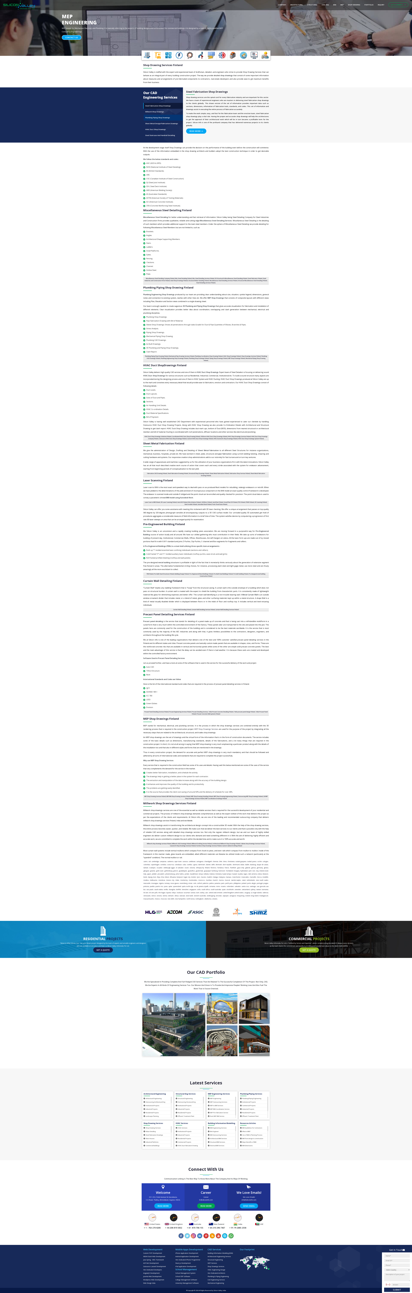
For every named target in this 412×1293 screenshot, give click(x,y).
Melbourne (153, 880)
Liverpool (180, 877)
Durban (145, 868)
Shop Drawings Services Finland (251, 356)
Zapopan (226, 896)
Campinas (163, 861)
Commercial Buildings (153, 1146)
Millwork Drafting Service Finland (202, 844)
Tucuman (187, 893)
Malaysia (222, 877)
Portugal (260, 883)
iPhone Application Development (186, 1253)
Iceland (247, 896)
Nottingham (199, 899)
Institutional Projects (152, 1106)
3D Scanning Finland (261, 502)
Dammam (201, 865)
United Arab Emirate (215, 893)
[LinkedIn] (200, 1236)
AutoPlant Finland (218, 502)
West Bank (189, 896)
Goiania (152, 871)
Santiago (253, 886)
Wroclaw (219, 896)
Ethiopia (199, 868)
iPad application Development (185, 1266)
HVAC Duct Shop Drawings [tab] (155, 129)
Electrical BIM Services (217, 1146)
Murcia (221, 880)
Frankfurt (233, 868)
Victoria (159, 896)
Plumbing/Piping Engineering (251, 1098)
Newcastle (146, 883)
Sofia (199, 889)
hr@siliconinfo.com (206, 1200)
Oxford (199, 883)
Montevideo (193, 880)
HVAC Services (182, 1128)
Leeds (145, 877)
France (227, 868)
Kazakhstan (194, 874)
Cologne (265, 861)
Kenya (201, 874)
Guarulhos (191, 871)
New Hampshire (180, 899)
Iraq (257, 871)
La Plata (240, 874)
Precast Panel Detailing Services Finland (169, 614)
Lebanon (265, 874)
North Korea (190, 899)
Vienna (165, 896)
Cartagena (199, 861)
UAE (206, 893)
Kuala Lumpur (227, 874)
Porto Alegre (251, 883)
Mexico (157, 899)
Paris (222, 883)
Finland (207, 868)
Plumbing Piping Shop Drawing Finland (168, 287)
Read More (195, 131)
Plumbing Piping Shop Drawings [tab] (157, 117)
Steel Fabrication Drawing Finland (178, 473)
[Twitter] (187, 1236)
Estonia (192, 868)
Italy (144, 874)
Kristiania (219, 874)
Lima (162, 877)
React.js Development (183, 1263)
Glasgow (146, 871)
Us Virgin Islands (256, 893)
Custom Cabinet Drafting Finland (232, 846)
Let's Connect (397, 5)
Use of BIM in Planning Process (252, 1135)
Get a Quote (103, 950)
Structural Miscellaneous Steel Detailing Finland (252, 281)
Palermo (205, 883)
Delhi (213, 865)
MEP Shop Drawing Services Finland (155, 796)
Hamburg (214, 871)
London (193, 877)
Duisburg (253, 865)
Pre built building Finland (240, 574)
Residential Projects (152, 1113)
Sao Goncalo (261, 886)
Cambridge (155, 861)
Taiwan (258, 889)
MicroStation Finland (194, 502)
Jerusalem (161, 874)
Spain (224, 889)
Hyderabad (244, 871)
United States (239, 893)
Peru (231, 883)
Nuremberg (183, 883)
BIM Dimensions (247, 1146)
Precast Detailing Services (200, 712)
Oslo (194, 883)
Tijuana (168, 893)
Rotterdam (230, 886)
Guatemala (199, 871)
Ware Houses (150, 1138)
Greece (175, 871)
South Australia (216, 889)
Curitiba (189, 865)
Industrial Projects (152, 1109)
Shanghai (172, 889)
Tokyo (174, 893)
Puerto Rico (159, 886)
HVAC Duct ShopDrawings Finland (164, 365)
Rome (218, 886)
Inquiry (381, 5)
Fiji (203, 868)
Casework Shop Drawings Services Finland (183, 846)
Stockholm (230, 889)
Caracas (185, 861)
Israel (266, 871)
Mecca (259, 877)
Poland (244, 883)
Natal (243, 880)
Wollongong (211, 896)
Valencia (265, 893)
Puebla (152, 886)
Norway (167, 883)
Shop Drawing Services (153, 1128)
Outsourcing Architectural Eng (155, 1102)
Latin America (252, 874)
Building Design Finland (182, 574)
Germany (260, 868)
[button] (31, 28)
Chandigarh (208, 861)
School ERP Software (182, 1276)
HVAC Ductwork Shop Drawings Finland (226, 439)
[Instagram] (193, 1236)
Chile (220, 861)
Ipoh (250, 871)
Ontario (214, 899)
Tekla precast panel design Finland (244, 712)
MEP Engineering (215, 1098)
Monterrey (184, 880)
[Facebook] (181, 1236)
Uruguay (247, 893)
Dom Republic (227, 865)
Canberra (170, 861)
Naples (238, 880)
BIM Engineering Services (218, 1128)
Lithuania (173, 877)
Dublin (247, 865)
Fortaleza (220, 868)
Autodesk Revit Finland (205, 504)
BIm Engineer (214, 1131)
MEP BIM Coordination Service (219, 1109)
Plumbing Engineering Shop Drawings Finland (174, 358)
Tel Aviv (145, 893)
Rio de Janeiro (199, 886)
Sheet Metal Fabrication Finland (163, 443)
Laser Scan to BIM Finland (152, 502)
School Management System (185, 1273)
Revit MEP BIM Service (217, 1116)
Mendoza (161, 880)
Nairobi (233, 880)
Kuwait (234, 874)
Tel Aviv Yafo (153, 893)
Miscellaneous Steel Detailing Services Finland (223, 281)
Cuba (184, 865)
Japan (149, 874)
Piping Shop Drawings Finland (219, 358)
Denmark (219, 865)
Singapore (192, 889)
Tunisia (193, 893)
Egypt (173, 868)
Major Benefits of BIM (249, 1142)
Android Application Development (187, 1256)
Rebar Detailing (151, 1131)
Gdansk (247, 868)
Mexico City (170, 880)
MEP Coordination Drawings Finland (216, 798)
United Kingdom (228, 893)
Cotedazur (178, 865)
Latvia (260, 874)
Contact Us (71, 37)
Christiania (231, 861)
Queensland (177, 886)
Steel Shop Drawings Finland (179, 281)
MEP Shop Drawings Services (206, 729)
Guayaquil (207, 871)
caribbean (192, 861)
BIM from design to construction (252, 1138)
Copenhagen (155, 865)
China (225, 861)
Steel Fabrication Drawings (154, 1135)
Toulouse (180, 893)
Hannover (222, 871)
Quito (184, 886)
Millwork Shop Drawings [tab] (154, 112)
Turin (197, 893)
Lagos (245, 874)
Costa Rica (170, 865)
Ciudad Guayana (240, 861)
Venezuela (146, 896)
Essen (187, 868)
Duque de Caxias (262, 865)
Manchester (236, 877)
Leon (154, 877)
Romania (212, 886)
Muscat (227, 880)
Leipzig (150, 877)
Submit (397, 1289)
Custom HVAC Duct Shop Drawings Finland (200, 439)
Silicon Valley (218, 1290)
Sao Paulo (149, 889)
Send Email (249, 1206)
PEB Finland (150, 574)
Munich (215, 880)
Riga (192, 886)
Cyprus (195, 865)
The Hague (161, 893)
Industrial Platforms (152, 1142)
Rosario (223, 886)
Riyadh (206, 886)
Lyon (198, 877)
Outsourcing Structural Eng (187, 1102)
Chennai (215, 861)
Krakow (212, 874)
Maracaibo (245, 877)
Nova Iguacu (174, 883)
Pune (166, 886)
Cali (149, 861)
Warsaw (182, 896)
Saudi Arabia (158, 889)
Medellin (265, 877)
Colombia (146, 865)
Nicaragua (154, 883)
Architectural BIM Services (218, 1138)
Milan (177, 880)
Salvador (238, 886)
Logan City (187, 877)
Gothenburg (168, 871)
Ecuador (159, 868)
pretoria (146, 886)
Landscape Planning (152, 1116)
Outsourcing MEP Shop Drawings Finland (250, 796)
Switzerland (246, 889)
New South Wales (262, 880)
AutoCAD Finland (182, 502)
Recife (188, 886)
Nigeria (161, 883)
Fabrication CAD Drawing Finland (157, 473)
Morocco (201, 880)
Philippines (237, 883)
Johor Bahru (180, 874)
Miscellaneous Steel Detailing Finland (167, 210)
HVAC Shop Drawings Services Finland (239, 436)
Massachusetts (148, 899)
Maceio (203, 877)
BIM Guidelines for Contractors (252, 1128)
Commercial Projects (249, 1106)
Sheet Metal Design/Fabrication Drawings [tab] (161, 123)
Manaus (228, 877)
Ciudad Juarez (251, 861)
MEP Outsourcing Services (218, 1102)
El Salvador (180, 868)
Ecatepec (152, 868)
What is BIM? (246, 1131)
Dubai (242, 865)
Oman (190, 883)
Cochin (259, 861)
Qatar (170, 886)
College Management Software (186, 1280)
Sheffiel (178, 889)
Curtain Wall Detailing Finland (162, 581)
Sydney (253, 889)
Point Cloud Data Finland (219, 504)
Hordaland (229, 871)
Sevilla (166, 889)
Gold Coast (159, 871)
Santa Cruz (245, 886)
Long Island (254, 896)
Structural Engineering (185, 1098)
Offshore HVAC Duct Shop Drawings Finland (214, 436)
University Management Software (187, 1283)
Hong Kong (240, 896)
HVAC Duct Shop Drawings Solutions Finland (158, 436)
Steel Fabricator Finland (255, 278)
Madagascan (263, 896)
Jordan (187, 874)
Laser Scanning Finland (158, 480)
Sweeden (238, 889)
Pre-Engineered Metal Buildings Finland (201, 574)
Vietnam (171, 896)
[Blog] (212, 1236)
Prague (265, 883)
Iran (253, 871)
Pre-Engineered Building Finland (164, 524)
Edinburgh (167, 868)
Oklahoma (207, 899)
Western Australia (200, 896)
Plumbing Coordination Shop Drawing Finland (209, 356)
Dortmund (236, 865)
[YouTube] (218, 1236)
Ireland (261, 871)
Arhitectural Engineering (154, 1098)
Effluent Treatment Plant (186, 1116)
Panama (217, 883)
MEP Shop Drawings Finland (161, 718)
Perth (227, 883)
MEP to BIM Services (216, 1106)
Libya (158, 877)
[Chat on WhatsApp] (231, 1236)
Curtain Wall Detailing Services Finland (203, 609)
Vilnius (177, 896)
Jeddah (154, 874)
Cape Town (178, 861)
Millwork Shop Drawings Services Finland (169, 803)
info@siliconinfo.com (249, 1200)
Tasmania (265, 889)
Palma (211, 883)
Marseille (253, 877)
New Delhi (171, 899)
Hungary (236, 871)
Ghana (266, 868)
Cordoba (163, 865)
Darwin (208, 865)
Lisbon (167, 877)
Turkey (202, 893)
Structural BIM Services (217, 1142)
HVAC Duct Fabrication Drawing (188, 1146)
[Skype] (224, 1236)
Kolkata (206, 874)
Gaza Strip (240, 868)
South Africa (205, 889)
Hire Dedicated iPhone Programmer (187, 1260)
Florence (213, 868)
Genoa (253, 868)
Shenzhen (185, 889)
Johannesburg (170, 874)
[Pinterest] (206, 1236)
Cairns (145, 861)
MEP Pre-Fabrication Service (219, 1113)
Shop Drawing (163, 65)
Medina (146, 880)
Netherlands (251, 880)
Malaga (215, 877)
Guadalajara (183, 871)
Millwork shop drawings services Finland (159, 844)
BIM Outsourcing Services (218, 1135)
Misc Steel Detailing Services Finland (203, 278)
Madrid (209, 877)
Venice (153, 896)
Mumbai (209, 880)
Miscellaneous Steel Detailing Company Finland (160, 278)
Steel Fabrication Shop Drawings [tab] (158, 106)
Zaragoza (232, 896)
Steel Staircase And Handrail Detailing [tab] (160, 135)
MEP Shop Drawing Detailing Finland (202, 796)
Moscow (164, 899)
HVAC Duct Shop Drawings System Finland (251, 439)
